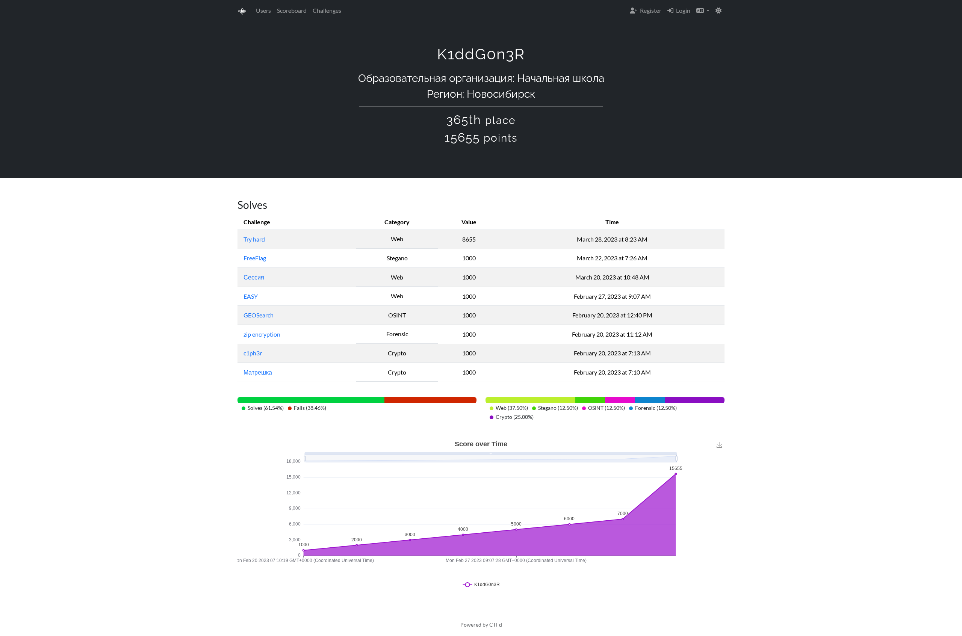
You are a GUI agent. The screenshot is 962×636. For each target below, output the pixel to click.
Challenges (327, 10)
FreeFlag (255, 257)
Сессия (254, 277)
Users (263, 10)
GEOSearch (259, 315)
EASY (251, 296)
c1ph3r (253, 353)
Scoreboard (292, 10)
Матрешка (258, 372)
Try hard (254, 239)
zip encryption (262, 334)
